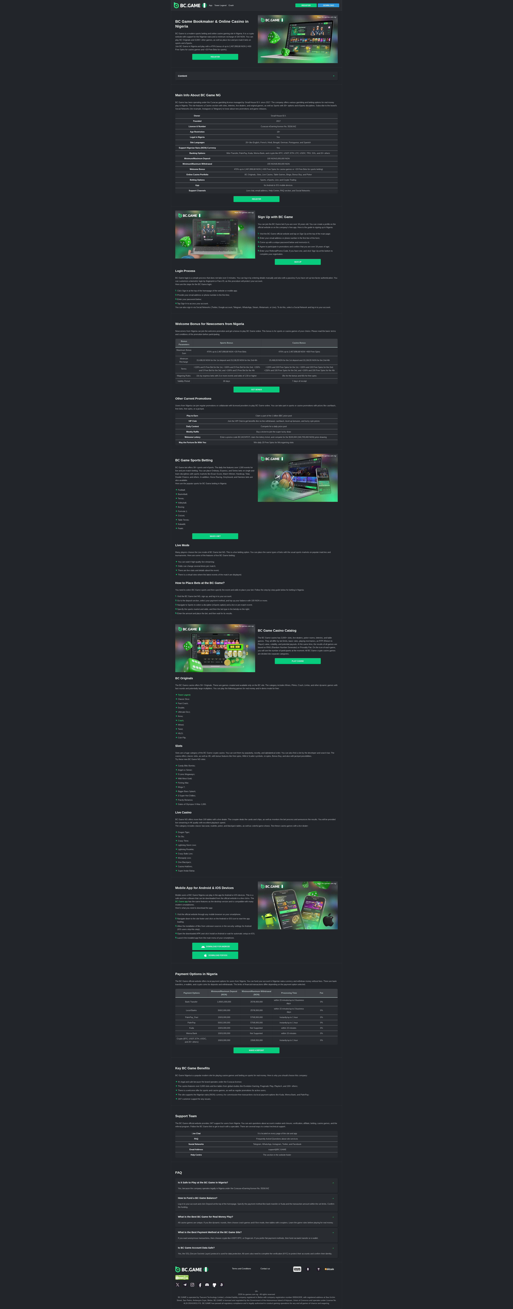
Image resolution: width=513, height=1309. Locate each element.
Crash (231, 5)
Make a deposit (256, 1050)
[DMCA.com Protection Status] (182, 1274)
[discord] (207, 1284)
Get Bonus (256, 389)
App (210, 5)
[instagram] (192, 1284)
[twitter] (177, 1284)
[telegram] (185, 1284)
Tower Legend (220, 5)
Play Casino (298, 661)
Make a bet (215, 536)
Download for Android (218, 946)
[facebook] (199, 1284)
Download (328, 5)
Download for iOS (218, 955)
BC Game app (181, 901)
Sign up (297, 262)
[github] (214, 1284)
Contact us (265, 1268)
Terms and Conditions (241, 1268)
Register (306, 5)
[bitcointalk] (221, 1284)
